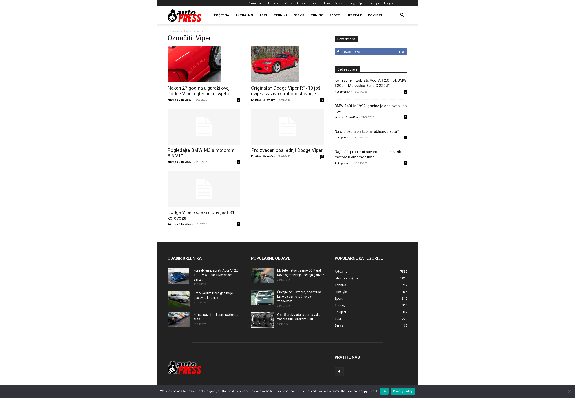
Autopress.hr (343, 91)
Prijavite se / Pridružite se (263, 3)
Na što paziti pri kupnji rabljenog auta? (367, 131)
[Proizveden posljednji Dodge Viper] (287, 127)
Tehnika (326, 3)
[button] (402, 15)
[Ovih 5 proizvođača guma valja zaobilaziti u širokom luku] (262, 320)
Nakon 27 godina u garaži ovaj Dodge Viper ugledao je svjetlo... (201, 90)
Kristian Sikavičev (179, 99)
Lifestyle (375, 3)
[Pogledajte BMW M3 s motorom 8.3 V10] (204, 127)
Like (401, 51)
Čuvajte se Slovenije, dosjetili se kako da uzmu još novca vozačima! (299, 296)
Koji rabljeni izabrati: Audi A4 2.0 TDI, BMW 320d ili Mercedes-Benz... (216, 275)
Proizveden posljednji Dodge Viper (287, 150)
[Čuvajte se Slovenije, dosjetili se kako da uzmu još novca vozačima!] (262, 297)
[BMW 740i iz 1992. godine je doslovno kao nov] (179, 299)
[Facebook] (404, 3)
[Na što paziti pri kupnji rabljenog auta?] (179, 319)
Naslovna (173, 31)
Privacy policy (403, 391)
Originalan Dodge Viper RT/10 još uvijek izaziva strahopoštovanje (286, 90)
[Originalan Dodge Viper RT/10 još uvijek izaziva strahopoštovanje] (287, 64)
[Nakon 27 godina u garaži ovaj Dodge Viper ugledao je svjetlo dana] (204, 64)
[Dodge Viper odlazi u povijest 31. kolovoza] (204, 189)
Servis (338, 3)
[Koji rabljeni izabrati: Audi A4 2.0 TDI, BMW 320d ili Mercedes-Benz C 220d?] (178, 276)
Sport (362, 3)
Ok (385, 391)
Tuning (350, 3)
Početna (287, 3)
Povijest (389, 3)
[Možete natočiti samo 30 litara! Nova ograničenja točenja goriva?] (262, 275)
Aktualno (302, 3)
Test (314, 3)
